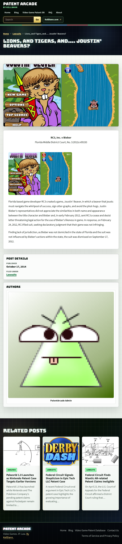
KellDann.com (51, 19)
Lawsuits (17, 33)
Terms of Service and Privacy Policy (100, 536)
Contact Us (113, 530)
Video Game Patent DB (34, 12)
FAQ (50, 12)
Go (37, 19)
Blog (16, 12)
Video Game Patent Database (90, 530)
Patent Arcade (17, 528)
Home (7, 12)
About (59, 12)
